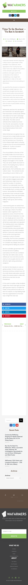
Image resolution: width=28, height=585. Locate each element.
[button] (14, 20)
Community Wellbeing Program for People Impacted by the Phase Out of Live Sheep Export (13, 437)
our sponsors (20, 501)
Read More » (7, 442)
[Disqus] (14, 354)
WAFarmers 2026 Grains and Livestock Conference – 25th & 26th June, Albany (13, 462)
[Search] (21, 420)
